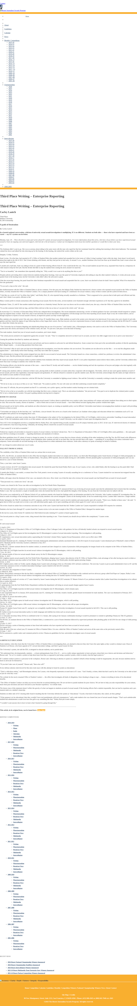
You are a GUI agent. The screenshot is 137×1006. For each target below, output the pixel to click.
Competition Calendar (38, 988)
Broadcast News (18, 753)
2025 (10, 88)
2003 (10, 131)
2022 (10, 94)
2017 (10, 104)
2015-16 (11, 62)
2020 (10, 98)
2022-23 (11, 48)
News (6, 37)
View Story (41, 710)
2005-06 (11, 179)
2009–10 (12, 73)
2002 (10, 133)
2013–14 (12, 65)
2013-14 (11, 163)
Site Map (65, 995)
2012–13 (12, 67)
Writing (15, 725)
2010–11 (12, 71)
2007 (10, 123)
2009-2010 (11, 874)
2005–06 (12, 81)
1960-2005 (8, 187)
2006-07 (11, 177)
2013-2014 (11, 808)
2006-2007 (11, 924)
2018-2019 (11, 723)
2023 (10, 92)
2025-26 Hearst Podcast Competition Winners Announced (26, 973)
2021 (10, 96)
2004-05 (11, 181)
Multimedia (17, 736)
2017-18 (11, 58)
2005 (10, 127)
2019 (10, 100)
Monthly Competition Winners (65, 988)
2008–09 (12, 75)
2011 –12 (12, 69)
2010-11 (11, 169)
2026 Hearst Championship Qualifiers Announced (24, 965)
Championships (9, 85)
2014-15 (11, 162)
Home (27, 16)
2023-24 (11, 46)
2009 (10, 119)
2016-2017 (11, 758)
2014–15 (12, 63)
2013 (10, 112)
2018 (10, 102)
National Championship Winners (89, 988)
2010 (10, 117)
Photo (15, 728)
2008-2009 (11, 891)
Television (16, 734)
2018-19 (11, 56)
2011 (10, 115)
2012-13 (11, 165)
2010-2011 (11, 858)
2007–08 (12, 77)
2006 (10, 125)
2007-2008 (11, 908)
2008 (10, 121)
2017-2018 (11, 742)
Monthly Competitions (11, 40)
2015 (10, 108)
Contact (2, 3)
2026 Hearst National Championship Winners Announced (26, 962)
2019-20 (11, 54)
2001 (10, 135)
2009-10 (11, 171)
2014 (10, 110)
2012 (10, 113)
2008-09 (11, 173)
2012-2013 (11, 825)
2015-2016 (11, 775)
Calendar (7, 33)
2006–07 (12, 79)
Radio (15, 731)
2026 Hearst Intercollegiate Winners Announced (23, 968)
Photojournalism (18, 747)
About (6, 25)
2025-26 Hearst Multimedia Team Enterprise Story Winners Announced (31, 970)
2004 (10, 129)
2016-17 (11, 158)
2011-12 (11, 167)
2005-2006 (11, 938)
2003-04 (11, 183)
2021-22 (11, 50)
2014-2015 (11, 792)
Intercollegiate (9, 138)
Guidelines (8, 29)
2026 (10, 87)
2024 (10, 90)
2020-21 (11, 52)
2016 (10, 106)
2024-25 (11, 44)
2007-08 (11, 175)
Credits (72, 995)
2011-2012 (11, 841)
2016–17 (12, 60)
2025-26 (11, 42)
